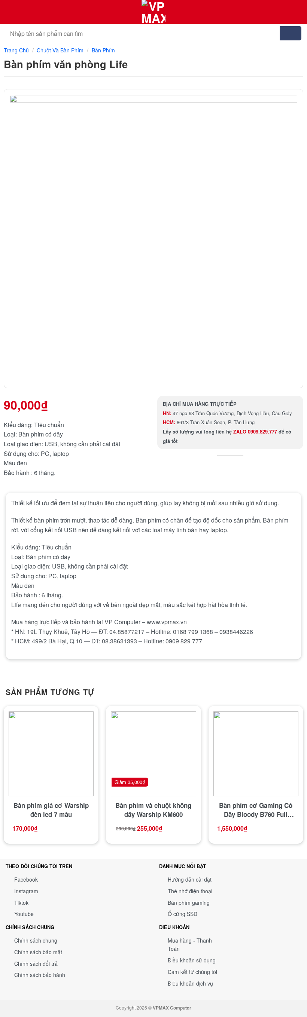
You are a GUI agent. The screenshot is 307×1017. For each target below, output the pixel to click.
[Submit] (290, 33)
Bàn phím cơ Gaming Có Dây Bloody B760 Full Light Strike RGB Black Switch (255, 810)
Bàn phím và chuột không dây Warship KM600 (153, 810)
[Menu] (296, 12)
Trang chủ (16, 50)
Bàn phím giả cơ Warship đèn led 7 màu (51, 810)
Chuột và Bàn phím (60, 50)
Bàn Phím (103, 50)
